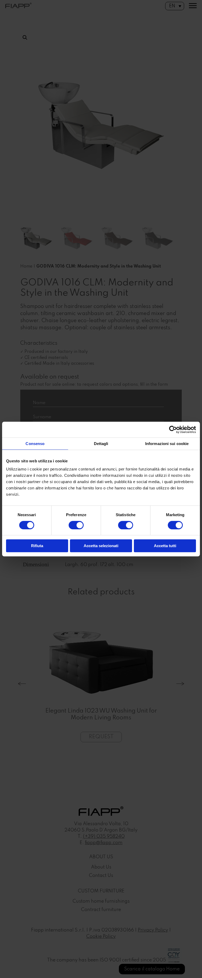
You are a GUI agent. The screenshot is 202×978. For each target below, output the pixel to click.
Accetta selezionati (101, 545)
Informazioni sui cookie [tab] (167, 443)
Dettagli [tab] (101, 443)
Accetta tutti (165, 545)
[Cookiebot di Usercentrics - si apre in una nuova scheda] (173, 429)
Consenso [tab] (35, 443)
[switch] (76, 525)
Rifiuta (37, 545)
